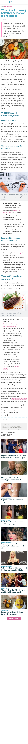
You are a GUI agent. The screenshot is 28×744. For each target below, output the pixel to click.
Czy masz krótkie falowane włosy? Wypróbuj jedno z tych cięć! (12, 546)
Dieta (2, 6)
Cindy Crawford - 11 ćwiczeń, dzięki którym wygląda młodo (12, 523)
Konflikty (4, 476)
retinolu (18, 129)
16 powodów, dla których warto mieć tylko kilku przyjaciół (13, 591)
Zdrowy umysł (5, 588)
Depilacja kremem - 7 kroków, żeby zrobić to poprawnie (12, 501)
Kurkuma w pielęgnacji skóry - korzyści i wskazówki (12, 613)
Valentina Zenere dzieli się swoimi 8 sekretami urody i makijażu (14, 569)
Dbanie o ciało (5, 610)
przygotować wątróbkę (19, 398)
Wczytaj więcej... (14, 618)
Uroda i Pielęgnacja (6, 498)
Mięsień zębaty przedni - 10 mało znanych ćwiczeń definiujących (13, 457)
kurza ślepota (18, 253)
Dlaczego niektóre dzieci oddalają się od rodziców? (11, 479)
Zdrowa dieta (8, 6)
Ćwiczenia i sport (6, 454)
